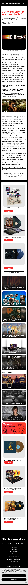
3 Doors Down (7, 173)
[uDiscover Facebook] (3, 543)
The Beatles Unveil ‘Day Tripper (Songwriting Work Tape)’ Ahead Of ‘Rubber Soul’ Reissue (13, 95)
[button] (14, 198)
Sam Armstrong (6, 23)
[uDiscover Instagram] (8, 543)
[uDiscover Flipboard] (19, 543)
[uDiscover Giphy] (25, 543)
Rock (20, 176)
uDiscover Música (14, 561)
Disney (14, 553)
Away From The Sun (19, 173)
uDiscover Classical (14, 556)
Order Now (8, 211)
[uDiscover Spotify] (16, 543)
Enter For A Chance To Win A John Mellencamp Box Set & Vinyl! (13, 90)
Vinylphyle (14, 549)
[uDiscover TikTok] (11, 543)
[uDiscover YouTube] (14, 543)
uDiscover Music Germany (14, 566)
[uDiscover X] (5, 543)
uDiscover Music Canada (14, 564)
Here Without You (11, 176)
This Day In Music (14, 551)
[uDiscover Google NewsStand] (22, 543)
